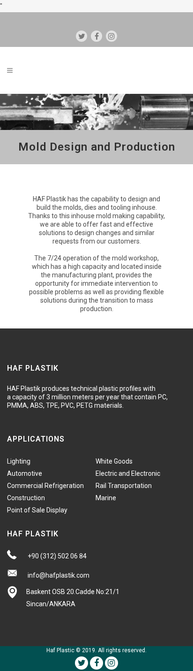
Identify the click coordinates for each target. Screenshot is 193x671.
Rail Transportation (124, 485)
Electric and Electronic (128, 473)
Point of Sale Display (37, 510)
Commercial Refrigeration (45, 485)
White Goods (114, 461)
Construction (26, 498)
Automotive (24, 473)
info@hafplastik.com (58, 575)
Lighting (18, 461)
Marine (106, 498)
